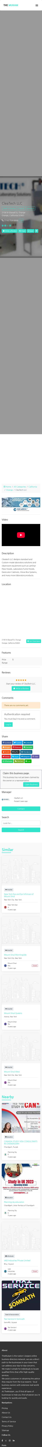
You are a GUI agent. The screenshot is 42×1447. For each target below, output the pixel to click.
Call (21, 220)
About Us (6, 1412)
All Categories (20, 487)
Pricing (5, 1408)
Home (8, 487)
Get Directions (34, 641)
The (11, 5)
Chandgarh (8, 1147)
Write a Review (11, 231)
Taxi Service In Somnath (14, 1319)
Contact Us (6, 1417)
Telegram (26, 756)
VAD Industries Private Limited (17, 1260)
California (32, 487)
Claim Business (31, 784)
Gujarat (11, 1264)
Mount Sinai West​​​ (12, 1072)
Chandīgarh (8, 1205)
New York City (9, 900)
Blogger (7, 747)
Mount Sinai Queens (13, 1013)
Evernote (28, 747)
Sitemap (5, 1430)
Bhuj (5, 1264)
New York (18, 900)
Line (28, 761)
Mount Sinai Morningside (15, 955)
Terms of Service (9, 1421)
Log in (8, 724)
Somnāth (7, 1322)
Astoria (6, 1016)
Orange (9, 490)
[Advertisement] (21, 460)
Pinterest (17, 747)
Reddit (7, 752)
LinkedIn (28, 743)
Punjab (15, 1147)
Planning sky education (14, 1202)
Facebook (7, 743)
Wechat (20, 761)
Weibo (7, 756)
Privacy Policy (7, 1426)
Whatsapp (8, 761)
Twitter (18, 743)
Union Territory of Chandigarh (23, 1205)
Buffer (16, 752)
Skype (16, 756)
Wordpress (27, 752)
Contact (21, 809)
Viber (36, 756)
